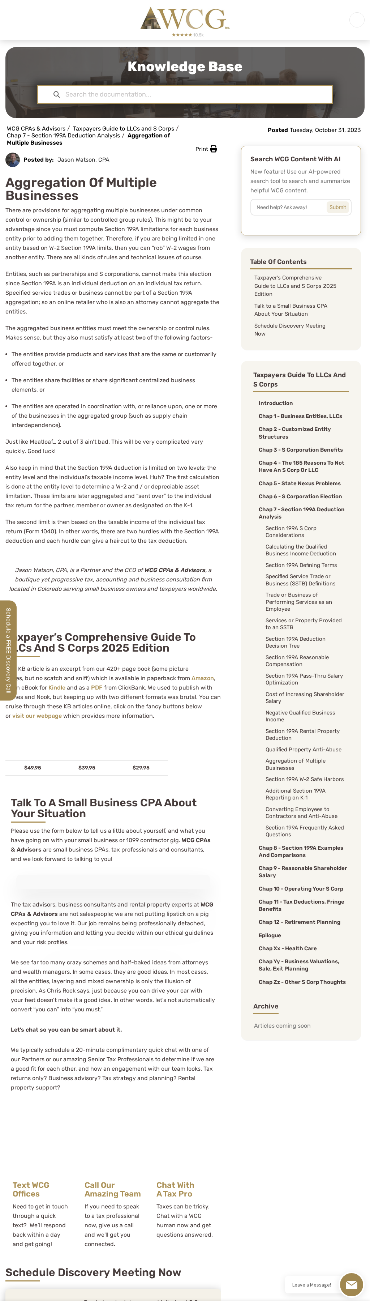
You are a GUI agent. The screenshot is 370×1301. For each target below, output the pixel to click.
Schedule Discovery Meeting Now (290, 330)
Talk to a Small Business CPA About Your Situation (290, 310)
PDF (97, 687)
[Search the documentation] (56, 94)
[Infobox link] (41, 1179)
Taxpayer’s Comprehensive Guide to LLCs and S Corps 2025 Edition (295, 285)
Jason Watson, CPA (83, 159)
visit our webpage (37, 715)
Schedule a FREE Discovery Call (8, 651)
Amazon (203, 678)
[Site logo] (185, 19)
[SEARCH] (343, 205)
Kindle (56, 687)
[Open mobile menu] (357, 20)
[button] (206, 149)
